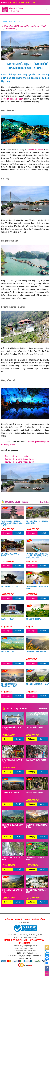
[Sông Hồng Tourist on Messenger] (47, 957)
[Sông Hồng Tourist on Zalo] (47, 952)
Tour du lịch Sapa (27, 708)
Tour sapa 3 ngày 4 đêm (11, 859)
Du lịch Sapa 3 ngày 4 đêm (36, 891)
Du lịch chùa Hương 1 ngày (11, 555)
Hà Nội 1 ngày (7, 619)
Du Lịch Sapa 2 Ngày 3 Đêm (12, 891)
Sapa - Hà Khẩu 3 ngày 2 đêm (12, 728)
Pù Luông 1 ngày (33, 619)
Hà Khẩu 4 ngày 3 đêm (36, 760)
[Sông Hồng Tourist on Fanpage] (47, 968)
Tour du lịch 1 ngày (27, 502)
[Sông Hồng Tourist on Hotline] (47, 947)
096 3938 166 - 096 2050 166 (23, 2)
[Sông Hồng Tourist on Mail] (47, 963)
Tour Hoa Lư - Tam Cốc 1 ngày (37, 587)
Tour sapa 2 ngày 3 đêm (35, 859)
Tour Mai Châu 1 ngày (36, 652)
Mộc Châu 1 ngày (9, 652)
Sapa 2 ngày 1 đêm (34, 727)
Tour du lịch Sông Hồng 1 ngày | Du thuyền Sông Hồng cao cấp (37, 556)
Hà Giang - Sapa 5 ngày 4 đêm (12, 826)
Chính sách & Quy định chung (20, 956)
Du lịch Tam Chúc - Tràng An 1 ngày (9, 685)
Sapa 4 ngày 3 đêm (10, 793)
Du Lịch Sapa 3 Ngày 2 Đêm (12, 761)
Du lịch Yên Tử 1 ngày (11, 587)
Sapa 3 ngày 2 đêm (34, 793)
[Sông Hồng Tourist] (12, 9)
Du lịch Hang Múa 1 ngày (37, 684)
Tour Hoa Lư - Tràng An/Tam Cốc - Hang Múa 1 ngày (12, 523)
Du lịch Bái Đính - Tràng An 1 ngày (37, 522)
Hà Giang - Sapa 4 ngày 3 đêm (36, 826)
